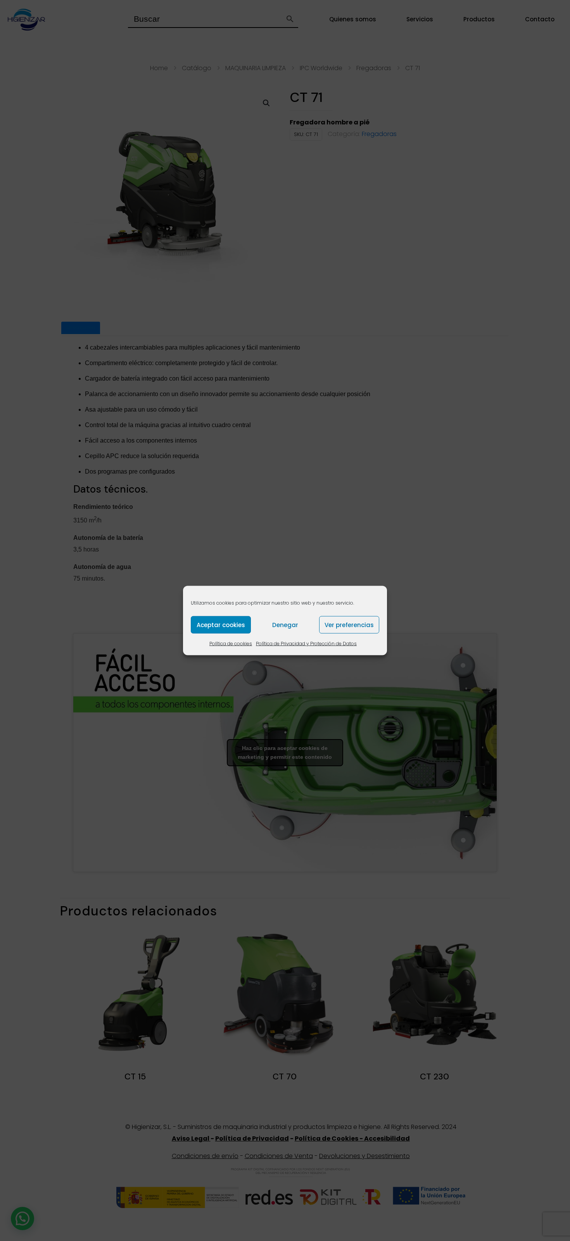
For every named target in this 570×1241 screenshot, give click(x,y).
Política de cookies (230, 643)
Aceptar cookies (221, 624)
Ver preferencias (349, 624)
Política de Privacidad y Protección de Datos (306, 643)
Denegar (285, 624)
